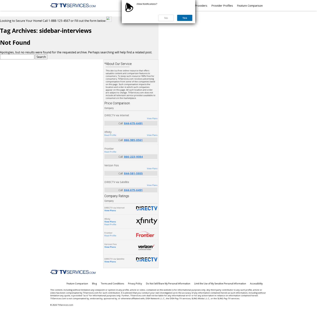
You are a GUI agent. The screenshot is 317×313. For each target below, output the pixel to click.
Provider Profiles (222, 5)
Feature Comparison (250, 5)
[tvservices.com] (73, 5)
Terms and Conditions (112, 283)
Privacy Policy (135, 283)
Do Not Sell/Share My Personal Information (168, 283)
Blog (94, 283)
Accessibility (256, 283)
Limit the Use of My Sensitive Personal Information (220, 283)
